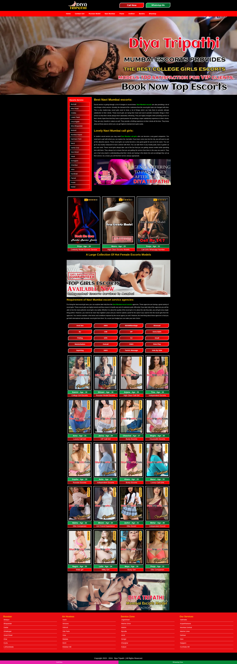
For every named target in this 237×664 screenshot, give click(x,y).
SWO (106, 350)
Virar (64, 635)
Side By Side (157, 350)
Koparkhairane (185, 624)
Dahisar (183, 635)
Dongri (123, 639)
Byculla (124, 631)
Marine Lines (185, 631)
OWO (131, 344)
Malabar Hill (66, 647)
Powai (73, 182)
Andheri (131, 14)
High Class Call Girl (131, 395)
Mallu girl (79, 570)
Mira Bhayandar (77, 126)
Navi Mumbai (110, 14)
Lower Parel (75, 117)
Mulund (73, 130)
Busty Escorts (131, 439)
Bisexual (157, 325)
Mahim (123, 627)
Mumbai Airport (76, 135)
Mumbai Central (186, 627)
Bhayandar (8, 624)
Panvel (73, 178)
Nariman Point (76, 139)
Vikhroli (65, 627)
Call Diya (59, 662)
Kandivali (74, 174)
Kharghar (124, 643)
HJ (131, 338)
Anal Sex (80, 325)
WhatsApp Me (158, 5)
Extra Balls (157, 332)
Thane (121, 14)
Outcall (106, 344)
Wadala (65, 639)
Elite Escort (131, 526)
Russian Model (94, 14)
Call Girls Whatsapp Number (153, 250)
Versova (65, 624)
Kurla (6, 643)
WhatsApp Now (178, 662)
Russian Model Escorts (105, 395)
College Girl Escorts (79, 395)
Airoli (123, 635)
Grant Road (8, 635)
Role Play (157, 344)
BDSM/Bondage (131, 325)
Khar (5, 639)
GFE (105, 338)
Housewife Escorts (157, 439)
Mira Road (75, 109)
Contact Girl (79, 14)
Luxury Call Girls (157, 483)
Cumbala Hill (185, 647)
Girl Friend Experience (105, 526)
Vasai (73, 156)
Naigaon (183, 643)
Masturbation (80, 344)
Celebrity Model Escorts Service (84, 250)
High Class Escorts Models (118, 250)
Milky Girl (105, 570)
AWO (106, 325)
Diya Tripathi (119, 658)
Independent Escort (157, 526)
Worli (64, 643)
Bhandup (152, 14)
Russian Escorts (79, 483)
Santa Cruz (75, 148)
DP (131, 332)
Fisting (80, 338)
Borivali (73, 104)
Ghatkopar (7, 631)
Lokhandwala (9, 647)
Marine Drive (126, 624)
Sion (181, 639)
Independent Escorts (157, 395)
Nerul (73, 143)
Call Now (131, 5)
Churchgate (75, 122)
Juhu (72, 169)
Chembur (74, 165)
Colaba (73, 113)
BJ (80, 332)
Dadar (6, 627)
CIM (105, 332)
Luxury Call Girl (79, 439)
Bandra (142, 14)
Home (68, 14)
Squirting (80, 350)
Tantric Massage (131, 350)
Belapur (6, 620)
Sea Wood (75, 152)
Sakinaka (183, 620)
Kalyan (123, 647)
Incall (157, 338)
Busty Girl (131, 570)
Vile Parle (66, 631)
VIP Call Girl (106, 439)
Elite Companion (79, 526)
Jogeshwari (125, 620)
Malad (73, 187)
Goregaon (74, 161)
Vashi (64, 620)
